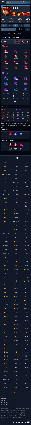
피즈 (16, 285)
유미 (26, 257)
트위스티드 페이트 (6, 176)
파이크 (26, 316)
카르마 (6, 332)
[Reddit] (16, 423)
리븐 (16, 253)
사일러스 (26, 300)
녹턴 (6, 368)
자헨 (26, 379)
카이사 (16, 375)
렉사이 (26, 273)
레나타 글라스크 (26, 356)
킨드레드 (26, 194)
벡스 (26, 320)
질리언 (6, 265)
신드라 (16, 356)
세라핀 (16, 379)
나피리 (26, 387)
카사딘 (6, 312)
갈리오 (6, 170)
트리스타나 (6, 233)
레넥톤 (6, 375)
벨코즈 (26, 166)
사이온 (6, 218)
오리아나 (6, 387)
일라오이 (26, 269)
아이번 (26, 277)
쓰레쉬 (26, 265)
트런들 (6, 344)
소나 (6, 308)
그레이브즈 (16, 281)
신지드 (6, 269)
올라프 (6, 166)
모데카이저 (16, 221)
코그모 (16, 257)
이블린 (6, 273)
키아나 (26, 237)
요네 (26, 324)
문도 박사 (5, 304)
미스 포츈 (5, 245)
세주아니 (16, 308)
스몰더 (26, 371)
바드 (26, 285)
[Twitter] (13, 423)
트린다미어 (6, 253)
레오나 (16, 241)
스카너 (16, 186)
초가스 (6, 285)
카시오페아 (16, 182)
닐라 (26, 364)
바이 (26, 241)
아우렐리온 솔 (16, 360)
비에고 (26, 214)
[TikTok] (25, 423)
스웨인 (6, 348)
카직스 (16, 332)
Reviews (3, 398)
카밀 (26, 174)
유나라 (26, 336)
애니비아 (6, 296)
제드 (26, 225)
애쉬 (6, 249)
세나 (26, 218)
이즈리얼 (16, 218)
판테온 (16, 214)
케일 (6, 202)
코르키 (6, 328)
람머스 (6, 293)
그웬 (26, 352)
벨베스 (26, 182)
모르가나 (6, 261)
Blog (2, 396)
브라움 (26, 186)
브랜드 (16, 166)
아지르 (26, 253)
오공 (16, 162)
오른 (26, 296)
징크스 (26, 202)
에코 (26, 233)
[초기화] (27, 29)
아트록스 (26, 245)
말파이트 (6, 360)
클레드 (26, 229)
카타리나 (6, 364)
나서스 (16, 194)
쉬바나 (16, 273)
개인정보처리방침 (6, 404)
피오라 (16, 312)
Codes (3, 400)
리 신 (16, 170)
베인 (16, 174)
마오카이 (6, 371)
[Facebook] (19, 423)
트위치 (6, 277)
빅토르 (16, 304)
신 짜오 (6, 182)
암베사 (26, 328)
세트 (26, 344)
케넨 (16, 233)
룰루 (16, 320)
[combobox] (8, 29)
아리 (16, 277)
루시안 (26, 221)
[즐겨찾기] (28, 2)
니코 (26, 304)
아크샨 (26, 178)
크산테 (26, 368)
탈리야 (26, 170)
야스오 (26, 162)
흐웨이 (26, 383)
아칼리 (16, 229)
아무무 (6, 289)
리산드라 (16, 344)
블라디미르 (6, 194)
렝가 (16, 293)
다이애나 (16, 348)
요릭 (16, 225)
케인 (16, 364)
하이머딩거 (16, 190)
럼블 (16, 178)
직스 (16, 316)
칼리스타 (26, 281)
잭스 (6, 257)
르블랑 (6, 190)
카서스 (6, 281)
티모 (6, 229)
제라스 (16, 269)
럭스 (16, 265)
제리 (26, 198)
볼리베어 (16, 289)
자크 (16, 387)
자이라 (16, 371)
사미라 (26, 261)
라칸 (26, 289)
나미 (26, 249)
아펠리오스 (26, 308)
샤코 (6, 300)
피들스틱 (6, 198)
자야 (26, 293)
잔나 (6, 320)
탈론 (16, 249)
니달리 (16, 198)
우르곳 (6, 186)
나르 (16, 383)
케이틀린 (6, 352)
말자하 (16, 245)
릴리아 (26, 348)
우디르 (16, 202)
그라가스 (16, 210)
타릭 (6, 336)
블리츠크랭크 (5, 356)
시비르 (6, 221)
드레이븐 (16, 324)
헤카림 (16, 328)
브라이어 (26, 210)
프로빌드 (9, 33)
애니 (6, 162)
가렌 (16, 237)
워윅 (6, 237)
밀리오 (26, 375)
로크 (26, 340)
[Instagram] (22, 423)
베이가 (6, 340)
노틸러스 (16, 300)
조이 (16, 368)
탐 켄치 (26, 206)
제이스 (16, 340)
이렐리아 (6, 316)
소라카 (6, 225)
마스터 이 (5, 206)
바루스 (16, 296)
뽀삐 (16, 206)
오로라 (26, 360)
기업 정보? (4, 402)
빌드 (3, 33)
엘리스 (6, 383)
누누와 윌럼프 (6, 241)
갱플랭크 (6, 324)
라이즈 (6, 214)
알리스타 (6, 210)
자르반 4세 (6, 379)
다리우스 (16, 336)
